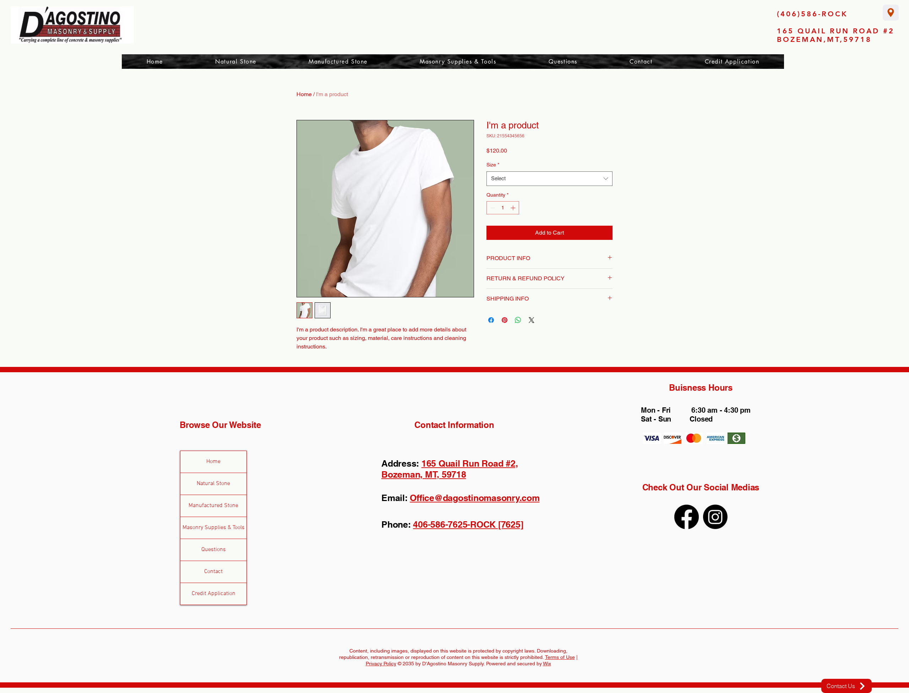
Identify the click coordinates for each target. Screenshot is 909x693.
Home (304, 94)
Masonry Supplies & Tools (214, 527)
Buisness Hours (701, 387)
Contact (213, 571)
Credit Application (213, 593)
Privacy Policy (381, 663)
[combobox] (549, 178)
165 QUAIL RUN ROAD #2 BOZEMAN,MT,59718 (835, 35)
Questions (213, 549)
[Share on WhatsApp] (518, 320)
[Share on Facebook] (491, 320)
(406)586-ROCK (812, 14)
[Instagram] (715, 517)
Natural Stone (213, 483)
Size (492, 164)
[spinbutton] (502, 208)
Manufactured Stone (213, 505)
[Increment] (513, 208)
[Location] (891, 13)
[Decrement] (492, 208)
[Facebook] (686, 517)
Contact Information (454, 425)
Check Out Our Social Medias (701, 487)
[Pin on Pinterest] (504, 320)
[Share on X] (531, 320)
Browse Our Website (220, 425)
